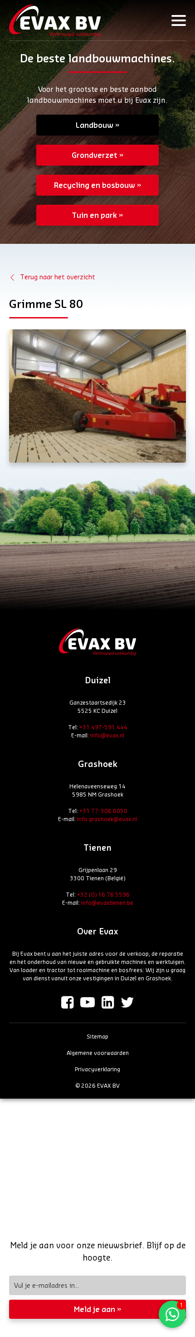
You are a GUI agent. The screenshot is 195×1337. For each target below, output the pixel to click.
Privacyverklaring (97, 1069)
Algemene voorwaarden (98, 1052)
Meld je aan (94, 1309)
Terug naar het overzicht (57, 277)
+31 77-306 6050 (103, 810)
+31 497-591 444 (103, 727)
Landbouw (94, 125)
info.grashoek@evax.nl (107, 819)
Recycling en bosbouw (94, 185)
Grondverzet (94, 155)
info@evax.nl (107, 735)
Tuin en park (94, 215)
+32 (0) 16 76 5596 (103, 894)
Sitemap (97, 1036)
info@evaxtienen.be (107, 902)
